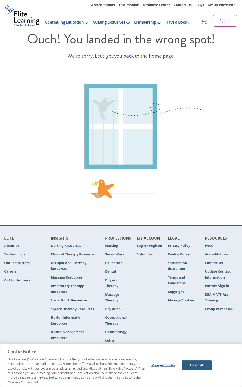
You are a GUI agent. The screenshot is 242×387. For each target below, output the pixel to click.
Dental (110, 271)
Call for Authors (17, 280)
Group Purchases (221, 5)
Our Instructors (17, 263)
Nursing (111, 245)
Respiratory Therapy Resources (67, 289)
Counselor (113, 263)
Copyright (176, 291)
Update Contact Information (218, 274)
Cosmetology (116, 332)
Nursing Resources (66, 245)
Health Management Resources (67, 335)
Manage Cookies (181, 300)
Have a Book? (177, 22)
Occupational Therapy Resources (68, 266)
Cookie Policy (179, 254)
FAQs (199, 5)
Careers (10, 271)
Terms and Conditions (177, 280)
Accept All (196, 365)
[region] (121, 365)
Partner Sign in (217, 286)
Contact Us (183, 5)
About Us (12, 245)
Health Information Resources (66, 320)
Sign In (225, 20)
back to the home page (148, 56)
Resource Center (156, 5)
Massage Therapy (112, 297)
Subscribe (145, 254)
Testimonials (129, 5)
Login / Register (149, 245)
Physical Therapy (111, 283)
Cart (204, 21)
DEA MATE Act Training (216, 297)
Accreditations (103, 5)
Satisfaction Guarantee (177, 266)
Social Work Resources (69, 300)
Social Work (115, 254)
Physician (113, 309)
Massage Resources (66, 277)
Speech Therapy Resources (72, 309)
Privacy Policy (179, 245)
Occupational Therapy (116, 320)
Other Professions (114, 343)
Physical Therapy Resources (73, 254)
